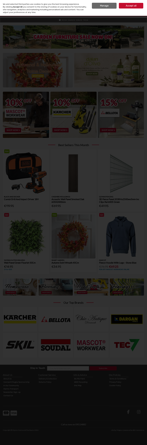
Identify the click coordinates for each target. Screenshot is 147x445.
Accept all (131, 5)
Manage (104, 5)
